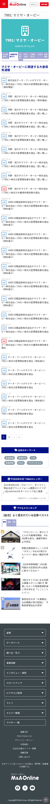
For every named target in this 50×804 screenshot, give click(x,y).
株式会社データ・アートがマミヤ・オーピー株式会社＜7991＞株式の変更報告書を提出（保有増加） (25, 84)
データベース (13, 642)
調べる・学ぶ (13, 652)
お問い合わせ (24, 756)
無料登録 (44, 4)
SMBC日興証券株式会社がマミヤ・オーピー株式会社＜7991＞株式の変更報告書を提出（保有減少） (25, 205)
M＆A (20, 462)
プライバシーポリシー (24, 740)
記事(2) (20, 56)
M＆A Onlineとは (24, 736)
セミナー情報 (13, 713)
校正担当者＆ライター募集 (24, 748)
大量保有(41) (32, 55)
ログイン (34, 4)
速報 (8, 632)
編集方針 (24, 731)
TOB (33, 457)
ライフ (9, 703)
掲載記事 (24, 752)
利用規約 (24, 744)
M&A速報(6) (5, 55)
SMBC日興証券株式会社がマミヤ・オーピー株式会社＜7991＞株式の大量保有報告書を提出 (25, 344)
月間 (13, 522)
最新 (4, 522)
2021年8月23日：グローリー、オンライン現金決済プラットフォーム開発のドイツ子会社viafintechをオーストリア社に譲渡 (25, 488)
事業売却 (22, 457)
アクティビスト (35, 462)
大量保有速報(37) (13, 55)
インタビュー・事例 (16, 672)
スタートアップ (14, 683)
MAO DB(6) (26, 55)
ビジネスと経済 (14, 692)
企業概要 (45, 55)
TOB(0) (39, 54)
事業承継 (9, 457)
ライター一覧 (13, 722)
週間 (9, 522)
